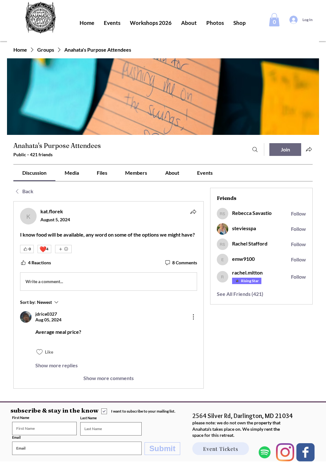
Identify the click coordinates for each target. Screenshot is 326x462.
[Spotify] (265, 452)
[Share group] (309, 149)
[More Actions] (193, 317)
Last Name (88, 418)
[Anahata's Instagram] (285, 452)
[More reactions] (63, 249)
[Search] (255, 149)
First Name (20, 417)
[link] (34, 173)
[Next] (305, 452)
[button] (274, 19)
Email (16, 437)
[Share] (193, 212)
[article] (108, 295)
